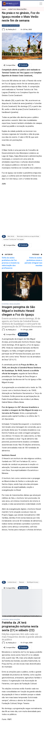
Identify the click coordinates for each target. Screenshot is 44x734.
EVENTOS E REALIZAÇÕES (11, 25)
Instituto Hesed (12, 582)
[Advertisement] (22, 209)
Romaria (21, 582)
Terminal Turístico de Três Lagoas (13, 239)
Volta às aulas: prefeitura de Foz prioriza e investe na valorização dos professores (10, 263)
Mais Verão (11, 236)
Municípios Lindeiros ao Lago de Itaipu (28, 236)
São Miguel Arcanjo (32, 582)
